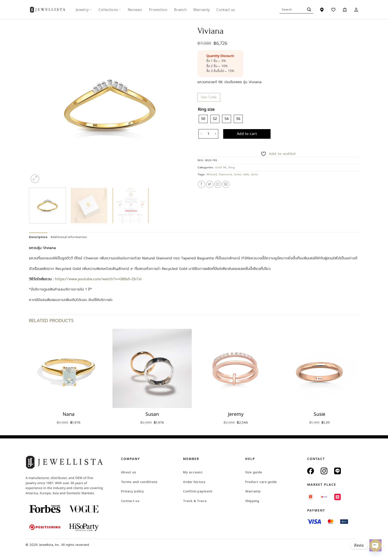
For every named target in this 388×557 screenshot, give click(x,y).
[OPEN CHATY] (375, 545)
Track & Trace (195, 501)
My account (193, 472)
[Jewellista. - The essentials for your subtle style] (51, 9)
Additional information (69, 237)
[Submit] (308, 9)
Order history (194, 482)
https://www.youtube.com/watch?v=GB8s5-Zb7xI (98, 279)
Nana (69, 414)
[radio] (203, 118)
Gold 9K (221, 167)
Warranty (201, 9)
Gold (237, 174)
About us (128, 472)
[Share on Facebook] (201, 184)
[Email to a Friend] (217, 184)
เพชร (246, 174)
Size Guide (209, 97)
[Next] (182, 103)
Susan (152, 414)
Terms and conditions (139, 482)
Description (38, 237)
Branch (180, 9)
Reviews (135, 9)
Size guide (253, 472)
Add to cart (247, 134)
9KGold (211, 174)
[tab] (38, 236)
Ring (232, 167)
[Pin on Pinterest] (225, 184)
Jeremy (236, 414)
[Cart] (345, 10)
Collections (108, 9)
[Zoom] (35, 178)
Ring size (206, 110)
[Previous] (38, 103)
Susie (319, 414)
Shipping (252, 501)
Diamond (225, 174)
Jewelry (82, 9)
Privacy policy (132, 491)
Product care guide (261, 482)
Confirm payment (197, 491)
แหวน (254, 174)
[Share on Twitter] (209, 184)
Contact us (225, 9)
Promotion (158, 9)
